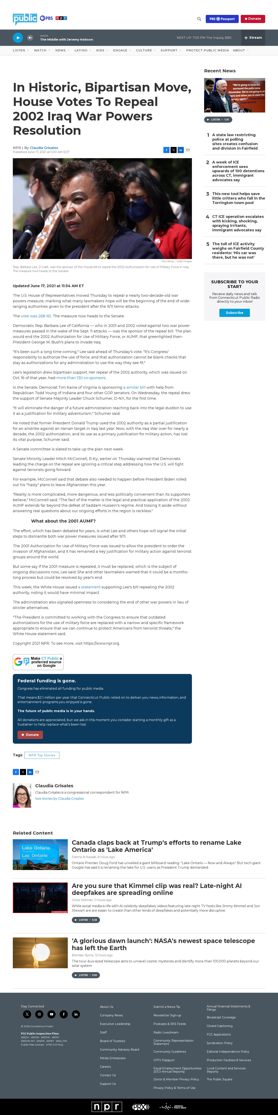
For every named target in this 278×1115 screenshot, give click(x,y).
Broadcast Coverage (221, 1017)
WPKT (50, 1040)
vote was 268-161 (36, 316)
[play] (18, 37)
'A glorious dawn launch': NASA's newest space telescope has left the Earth (163, 944)
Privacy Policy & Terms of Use (174, 1088)
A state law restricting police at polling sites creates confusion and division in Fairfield (235, 142)
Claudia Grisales (44, 148)
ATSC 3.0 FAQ (54, 1044)
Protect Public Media (207, 50)
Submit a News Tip (166, 1007)
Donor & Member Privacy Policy (176, 1079)
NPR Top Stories (42, 755)
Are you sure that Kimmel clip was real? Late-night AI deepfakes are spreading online (157, 889)
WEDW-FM (28, 1040)
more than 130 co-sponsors (81, 378)
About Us (106, 1007)
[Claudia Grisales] (22, 795)
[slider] (36, 37)
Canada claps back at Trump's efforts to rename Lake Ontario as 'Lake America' (156, 846)
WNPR (40, 1040)
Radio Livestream (165, 1032)
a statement (89, 587)
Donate (254, 19)
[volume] (30, 37)
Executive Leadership (115, 1024)
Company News (111, 1015)
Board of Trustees (112, 1041)
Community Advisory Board (119, 1049)
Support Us (108, 1084)
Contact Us (108, 1075)
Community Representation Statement (173, 1042)
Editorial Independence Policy (228, 1051)
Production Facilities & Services (229, 1060)
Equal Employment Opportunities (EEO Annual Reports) (177, 1070)
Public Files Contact (32, 1044)
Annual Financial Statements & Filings (228, 1008)
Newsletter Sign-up (167, 1015)
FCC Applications (219, 1034)
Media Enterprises (113, 1058)
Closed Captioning (220, 1026)
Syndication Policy (220, 1043)
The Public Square (219, 1079)
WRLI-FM (61, 1040)
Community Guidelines (169, 1051)
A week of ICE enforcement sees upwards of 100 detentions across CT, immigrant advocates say (238, 171)
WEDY (55, 1037)
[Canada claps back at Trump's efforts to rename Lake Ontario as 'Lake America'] (40, 854)
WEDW (45, 1037)
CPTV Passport (164, 1060)
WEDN (35, 1037)
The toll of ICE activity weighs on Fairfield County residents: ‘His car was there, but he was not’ (238, 251)
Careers (105, 1067)
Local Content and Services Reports (226, 1070)
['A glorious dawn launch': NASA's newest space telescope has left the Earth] (40, 952)
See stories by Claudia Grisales (59, 799)
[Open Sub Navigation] (28, 50)
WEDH (25, 1037)
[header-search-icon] (199, 19)
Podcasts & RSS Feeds (169, 1024)
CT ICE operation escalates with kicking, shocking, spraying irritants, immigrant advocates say (238, 223)
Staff (103, 1032)
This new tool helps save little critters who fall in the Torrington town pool (238, 198)
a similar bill (134, 387)
